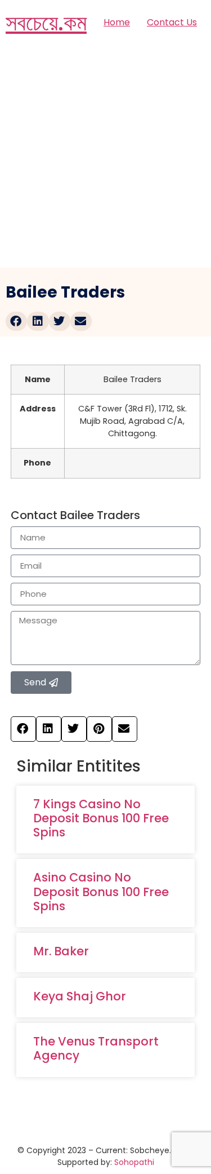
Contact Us (172, 22)
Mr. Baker (61, 951)
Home (117, 22)
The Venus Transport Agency (96, 1048)
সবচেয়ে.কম (46, 22)
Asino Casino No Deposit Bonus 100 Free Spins (101, 891)
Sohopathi (134, 1162)
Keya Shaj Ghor (79, 996)
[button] (16, 321)
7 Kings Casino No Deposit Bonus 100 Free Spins (101, 818)
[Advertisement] (105, 156)
